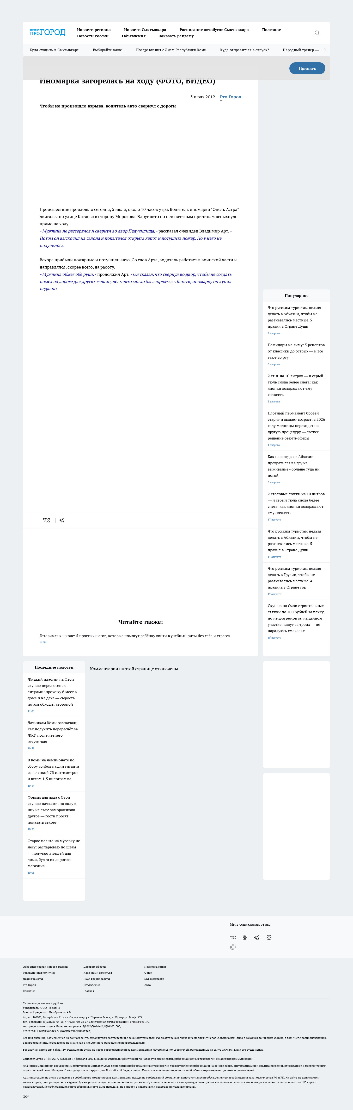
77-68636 (61, 1058)
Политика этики (155, 966)
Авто (147, 985)
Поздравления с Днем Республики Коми (171, 50)
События (29, 991)
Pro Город (230, 97)
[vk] (47, 520)
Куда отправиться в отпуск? (244, 50)
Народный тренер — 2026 (305, 50)
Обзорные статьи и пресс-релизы (45, 966)
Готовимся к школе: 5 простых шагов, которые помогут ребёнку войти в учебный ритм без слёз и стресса (135, 638)
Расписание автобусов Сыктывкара (214, 29)
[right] (324, 50)
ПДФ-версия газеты (97, 978)
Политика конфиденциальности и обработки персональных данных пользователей (198, 1070)
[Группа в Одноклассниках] (245, 937)
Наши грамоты (33, 978)
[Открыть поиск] (317, 33)
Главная (89, 991)
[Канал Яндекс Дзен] (269, 937)
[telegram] (63, 520)
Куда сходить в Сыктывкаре (54, 50)
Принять (307, 68)
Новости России (93, 35)
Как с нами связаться (98, 972)
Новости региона (94, 29)
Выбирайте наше (107, 50)
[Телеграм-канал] (257, 937)
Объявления (134, 35)
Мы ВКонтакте (154, 978)
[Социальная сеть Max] (233, 947)
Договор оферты (95, 966)
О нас (148, 972)
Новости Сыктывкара (145, 29)
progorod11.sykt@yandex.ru (41, 1031)
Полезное (271, 29)
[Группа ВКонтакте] (233, 937)
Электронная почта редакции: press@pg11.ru (119, 1021)
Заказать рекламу (176, 35)
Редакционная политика (39, 972)
